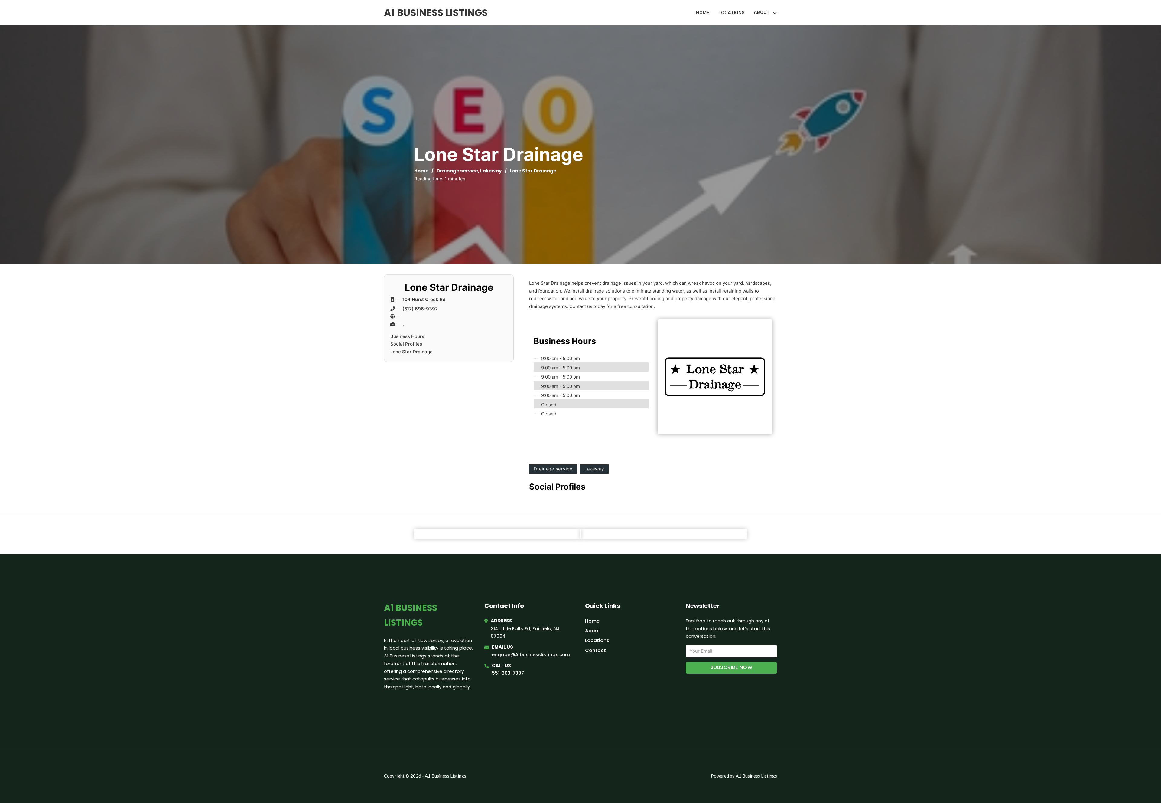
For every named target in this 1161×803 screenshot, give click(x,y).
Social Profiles (406, 344)
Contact (595, 650)
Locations (731, 12)
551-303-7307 (508, 673)
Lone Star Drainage (411, 352)
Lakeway (491, 171)
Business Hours (407, 336)
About (592, 630)
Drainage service (457, 171)
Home (702, 12)
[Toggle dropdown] (774, 13)
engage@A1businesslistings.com (531, 654)
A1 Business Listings (436, 12)
